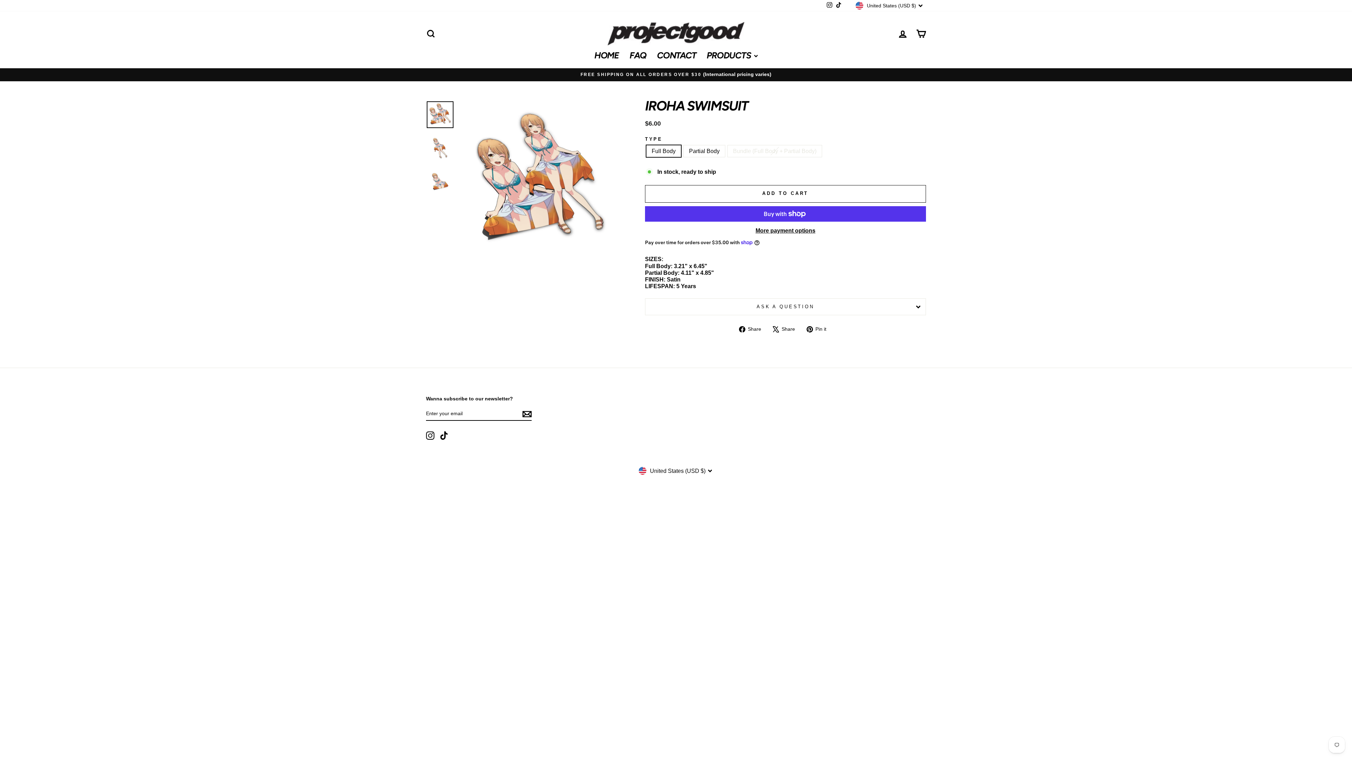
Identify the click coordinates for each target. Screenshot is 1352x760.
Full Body (664, 151)
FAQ (638, 55)
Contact (676, 55)
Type (654, 139)
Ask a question (785, 306)
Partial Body (704, 151)
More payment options (785, 231)
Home (606, 55)
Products (729, 55)
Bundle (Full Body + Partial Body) (774, 151)
